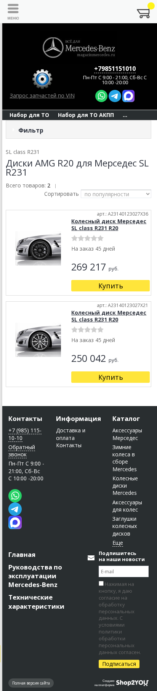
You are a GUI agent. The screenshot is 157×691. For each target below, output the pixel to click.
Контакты (25, 418)
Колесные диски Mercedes (125, 486)
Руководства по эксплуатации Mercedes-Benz (35, 576)
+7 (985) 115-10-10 (25, 434)
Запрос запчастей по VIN (42, 95)
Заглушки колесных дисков (124, 526)
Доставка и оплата (70, 434)
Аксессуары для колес (127, 506)
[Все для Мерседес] (78, 47)
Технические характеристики (36, 601)
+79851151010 (115, 68)
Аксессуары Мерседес (127, 434)
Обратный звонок (21, 450)
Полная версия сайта (31, 683)
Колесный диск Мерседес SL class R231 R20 (108, 225)
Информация (78, 418)
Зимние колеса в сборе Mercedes (124, 458)
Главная (21, 554)
